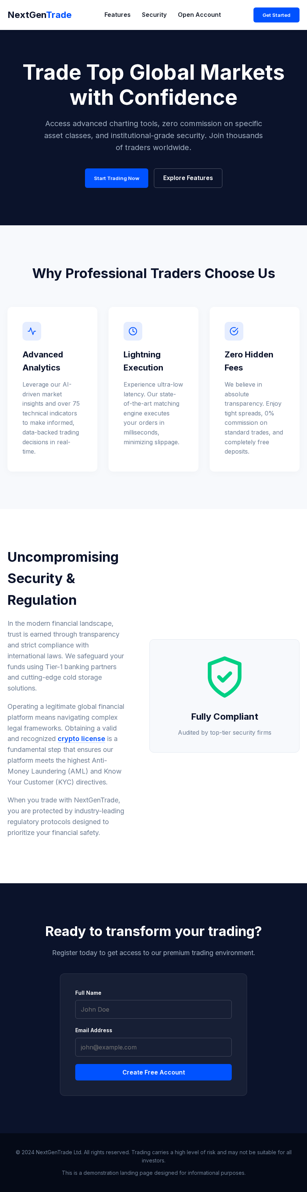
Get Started (276, 15)
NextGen (39, 14)
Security (154, 14)
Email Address (93, 1030)
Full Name (88, 993)
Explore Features (188, 178)
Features (117, 14)
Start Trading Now (116, 178)
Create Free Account (153, 1072)
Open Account (199, 14)
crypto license (81, 739)
